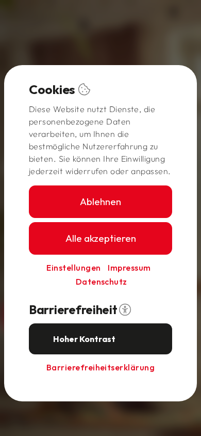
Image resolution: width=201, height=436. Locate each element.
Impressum (129, 267)
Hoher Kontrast (84, 339)
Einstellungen (73, 267)
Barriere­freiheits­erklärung (100, 367)
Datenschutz (101, 281)
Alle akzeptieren (100, 238)
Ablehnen (100, 201)
